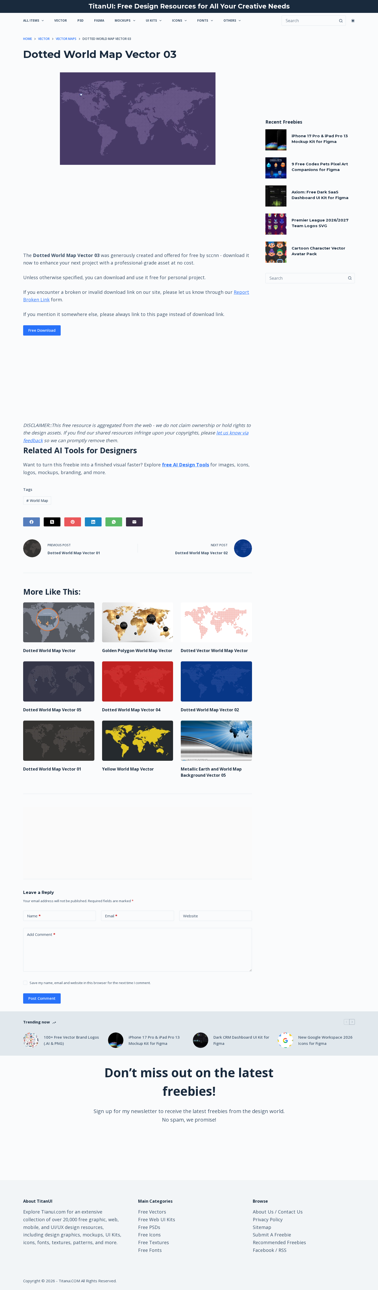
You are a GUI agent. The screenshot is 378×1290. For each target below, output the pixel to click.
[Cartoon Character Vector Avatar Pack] (275, 252)
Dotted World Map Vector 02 (210, 710)
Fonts (202, 20)
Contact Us (290, 1212)
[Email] (134, 521)
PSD (80, 20)
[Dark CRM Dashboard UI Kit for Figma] (200, 1040)
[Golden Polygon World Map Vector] (137, 622)
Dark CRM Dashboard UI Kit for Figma (241, 1040)
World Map (37, 500)
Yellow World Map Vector (128, 769)
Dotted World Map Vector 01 (52, 769)
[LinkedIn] (93, 521)
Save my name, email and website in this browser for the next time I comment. (90, 982)
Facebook (263, 1250)
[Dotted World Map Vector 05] (58, 681)
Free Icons (149, 1235)
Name (34, 915)
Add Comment (41, 934)
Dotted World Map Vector (49, 650)
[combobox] (305, 278)
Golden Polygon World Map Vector (137, 650)
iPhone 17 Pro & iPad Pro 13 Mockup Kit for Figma (154, 1040)
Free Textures (153, 1242)
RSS (282, 1250)
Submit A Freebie (272, 1235)
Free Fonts (150, 1250)
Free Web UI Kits (156, 1219)
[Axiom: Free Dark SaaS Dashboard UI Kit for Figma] (275, 196)
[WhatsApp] (113, 521)
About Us (263, 1212)
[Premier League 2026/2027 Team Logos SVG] (275, 224)
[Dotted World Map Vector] (58, 622)
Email (111, 915)
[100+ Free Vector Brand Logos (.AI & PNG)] (31, 1040)
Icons (177, 20)
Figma (99, 20)
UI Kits (151, 20)
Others (229, 20)
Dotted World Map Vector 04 (131, 710)
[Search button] (341, 20)
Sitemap (262, 1227)
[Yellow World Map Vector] (137, 741)
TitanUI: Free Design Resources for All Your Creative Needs (189, 6)
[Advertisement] (137, 208)
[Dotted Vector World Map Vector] (216, 622)
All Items (31, 20)
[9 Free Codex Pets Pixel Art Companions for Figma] (275, 167)
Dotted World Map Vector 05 (52, 710)
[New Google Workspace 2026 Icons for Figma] (285, 1040)
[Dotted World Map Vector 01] (58, 741)
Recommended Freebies (279, 1242)
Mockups (122, 20)
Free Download (42, 330)
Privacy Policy (268, 1219)
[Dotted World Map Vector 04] (137, 681)
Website (190, 915)
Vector (60, 20)
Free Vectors (152, 1212)
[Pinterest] (72, 521)
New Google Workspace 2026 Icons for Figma (325, 1040)
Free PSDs (149, 1227)
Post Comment (42, 998)
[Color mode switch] (353, 21)
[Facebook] (31, 521)
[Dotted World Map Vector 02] (216, 681)
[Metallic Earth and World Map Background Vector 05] (216, 741)
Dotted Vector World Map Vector (214, 650)
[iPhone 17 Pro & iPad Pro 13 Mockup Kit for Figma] (275, 139)
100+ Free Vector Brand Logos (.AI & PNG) (71, 1040)
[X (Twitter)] (52, 521)
